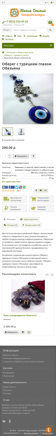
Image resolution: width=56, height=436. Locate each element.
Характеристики (31, 219)
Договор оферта (31, 433)
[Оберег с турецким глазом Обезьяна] (28, 99)
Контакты (9, 39)
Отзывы (45, 36)
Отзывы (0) (12, 225)
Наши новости (9, 387)
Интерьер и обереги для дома (20, 52)
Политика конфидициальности (17, 358)
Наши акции (8, 376)
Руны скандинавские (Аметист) (20, 315)
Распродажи (32, 36)
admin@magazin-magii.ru (19, 413)
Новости (8, 36)
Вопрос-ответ (32, 225)
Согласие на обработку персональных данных (23, 361)
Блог (19, 36)
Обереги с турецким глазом (16, 55)
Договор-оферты (11, 355)
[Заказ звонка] (48, 430)
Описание (11, 219)
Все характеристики (11, 181)
